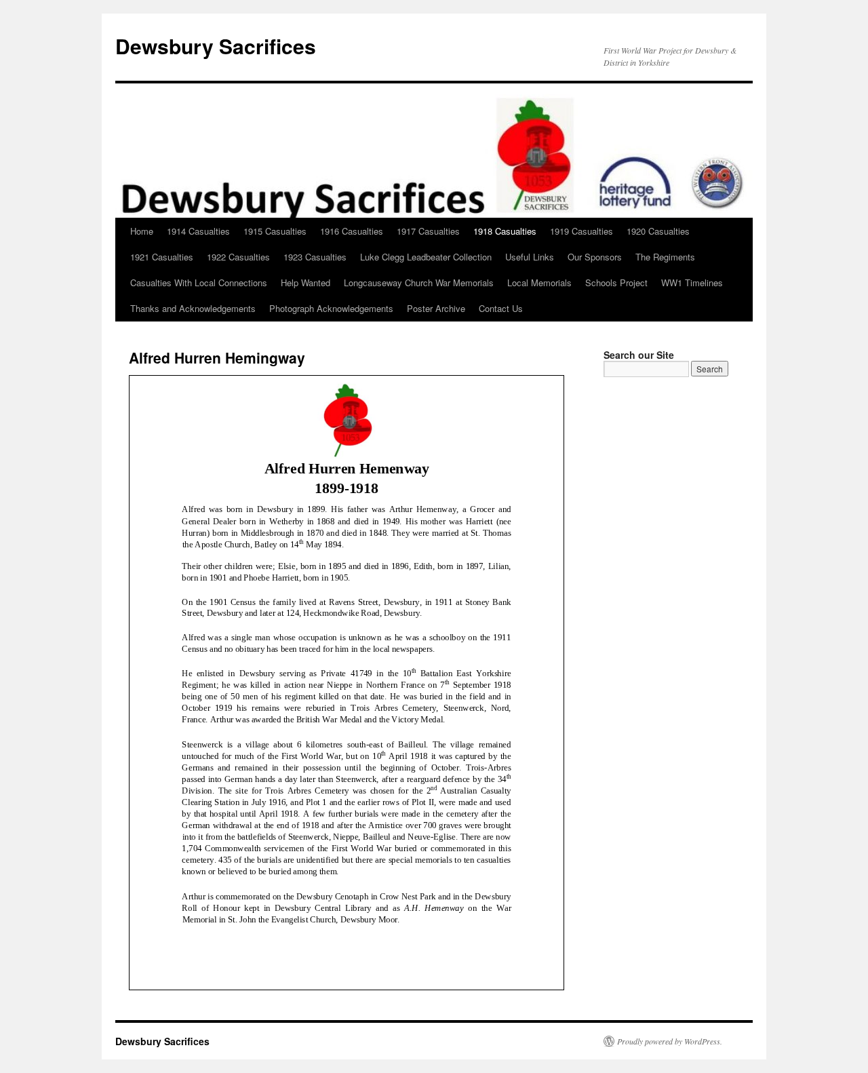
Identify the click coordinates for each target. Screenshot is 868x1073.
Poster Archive (436, 308)
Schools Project (616, 282)
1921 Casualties (161, 256)
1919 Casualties (581, 231)
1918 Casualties (504, 231)
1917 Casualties (428, 231)
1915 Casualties (275, 231)
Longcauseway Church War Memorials (419, 282)
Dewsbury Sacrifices (215, 45)
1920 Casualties (658, 231)
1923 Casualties (315, 256)
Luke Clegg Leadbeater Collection (426, 256)
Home (141, 231)
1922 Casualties (238, 256)
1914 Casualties (198, 231)
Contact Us (501, 308)
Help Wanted (305, 282)
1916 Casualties (351, 231)
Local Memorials (539, 282)
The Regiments (665, 256)
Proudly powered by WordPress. (669, 1041)
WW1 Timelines (692, 282)
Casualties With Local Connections (198, 282)
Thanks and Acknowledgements (193, 308)
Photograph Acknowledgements (331, 308)
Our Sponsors (595, 256)
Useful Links (529, 256)
